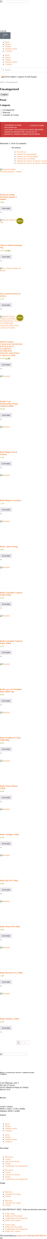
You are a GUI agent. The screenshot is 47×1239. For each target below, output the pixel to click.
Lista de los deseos (12, 1161)
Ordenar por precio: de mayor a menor (32, 163)
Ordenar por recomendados (27, 156)
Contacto (8, 51)
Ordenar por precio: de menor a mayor (32, 161)
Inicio (7, 42)
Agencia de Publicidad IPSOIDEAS (31, 1236)
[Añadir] (1, 212)
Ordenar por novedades (26, 159)
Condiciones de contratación (16, 1166)
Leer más (6, 208)
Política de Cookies (12, 1220)
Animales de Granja (11, 115)
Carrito (8, 1159)
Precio (3, 100)
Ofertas (8, 46)
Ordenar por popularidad (26, 154)
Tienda (7, 44)
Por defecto (21, 152)
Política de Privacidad (13, 1216)
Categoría (5, 105)
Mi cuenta (9, 1157)
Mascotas (6, 113)
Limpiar (4, 94)
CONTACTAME (37, 125)
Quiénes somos (11, 49)
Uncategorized (8, 110)
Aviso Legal (10, 1214)
